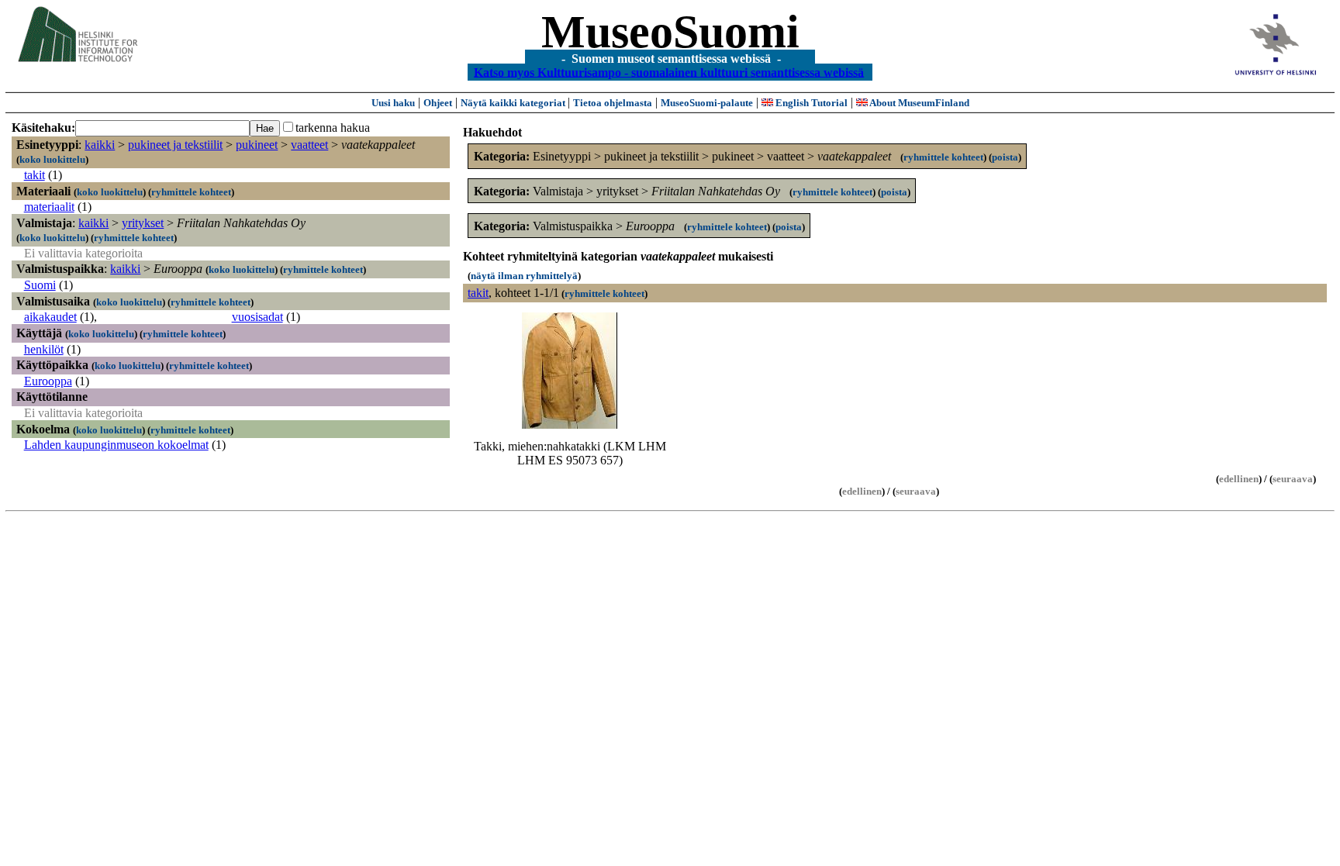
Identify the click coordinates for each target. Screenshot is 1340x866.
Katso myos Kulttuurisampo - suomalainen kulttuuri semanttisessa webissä (669, 71)
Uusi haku (393, 103)
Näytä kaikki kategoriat (514, 103)
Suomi (40, 285)
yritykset (143, 222)
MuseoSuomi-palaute (707, 103)
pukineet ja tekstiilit (175, 144)
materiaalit (49, 206)
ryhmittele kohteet (191, 192)
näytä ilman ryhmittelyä (524, 275)
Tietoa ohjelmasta (612, 103)
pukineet (257, 144)
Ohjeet (437, 103)
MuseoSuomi (670, 31)
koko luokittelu (52, 159)
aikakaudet (50, 316)
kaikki (100, 144)
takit (34, 174)
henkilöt (44, 349)
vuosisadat (257, 316)
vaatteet (309, 144)
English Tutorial (810, 103)
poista (1005, 157)
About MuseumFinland (918, 103)
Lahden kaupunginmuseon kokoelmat (116, 444)
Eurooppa (48, 381)
